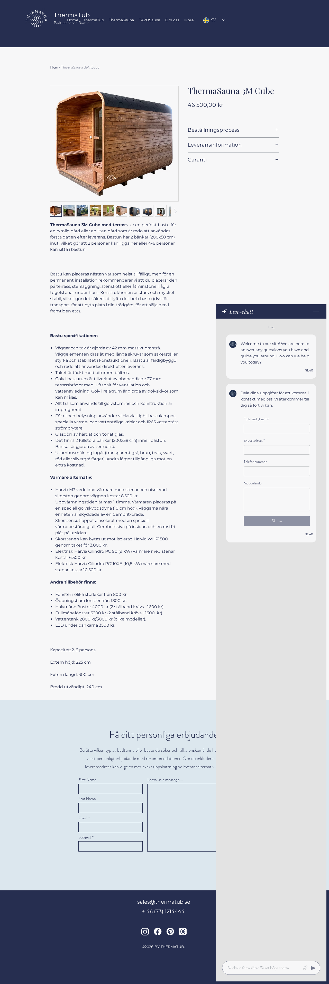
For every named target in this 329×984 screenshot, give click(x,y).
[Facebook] (158, 931)
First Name (87, 779)
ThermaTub (72, 15)
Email (83, 818)
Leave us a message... (165, 779)
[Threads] (183, 931)
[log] (271, 638)
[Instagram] (145, 931)
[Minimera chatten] (316, 311)
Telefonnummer (255, 462)
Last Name (87, 798)
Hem (54, 67)
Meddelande (253, 483)
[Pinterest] (170, 931)
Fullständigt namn (256, 419)
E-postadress (254, 440)
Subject (85, 837)
